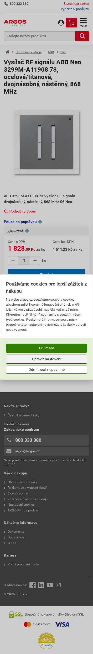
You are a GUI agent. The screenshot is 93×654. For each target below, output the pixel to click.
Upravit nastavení (46, 359)
